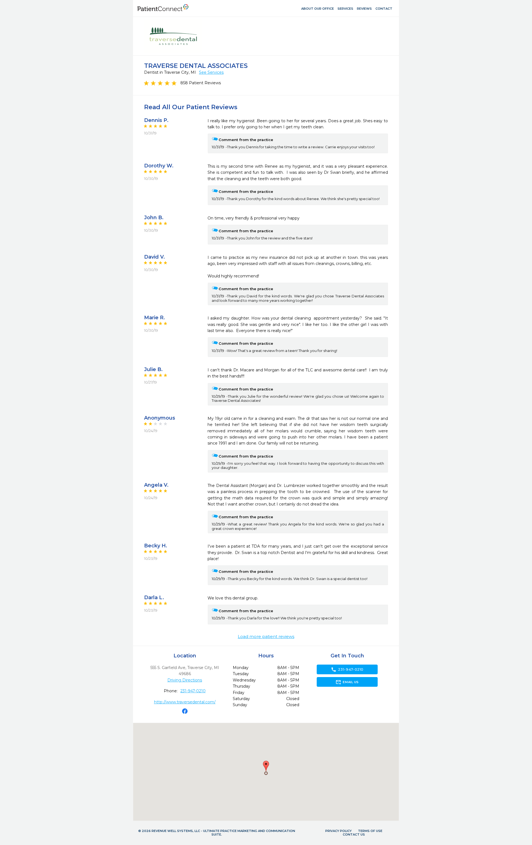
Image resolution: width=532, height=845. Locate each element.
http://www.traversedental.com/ (185, 702)
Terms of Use (370, 831)
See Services (211, 72)
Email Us (347, 682)
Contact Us (354, 834)
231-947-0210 (193, 690)
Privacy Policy (338, 831)
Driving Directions (184, 680)
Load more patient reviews (266, 636)
